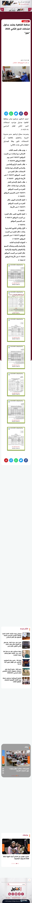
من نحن (24, 898)
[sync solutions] (23, 901)
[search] (2, 9)
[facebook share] (21, 114)
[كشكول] (16, 889)
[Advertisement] (15, 46)
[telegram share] (6, 114)
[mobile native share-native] (26, 114)
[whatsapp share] (11, 114)
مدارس (25, 21)
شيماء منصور (24, 60)
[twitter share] (16, 114)
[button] (18, 775)
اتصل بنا (8, 898)
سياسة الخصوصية (16, 898)
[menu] (30, 9)
